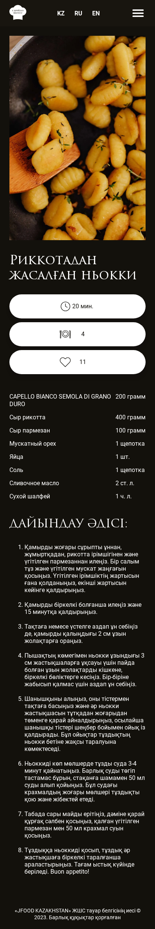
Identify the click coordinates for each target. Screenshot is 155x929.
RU (78, 13)
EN (96, 13)
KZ (61, 13)
